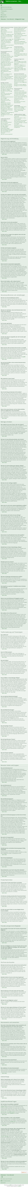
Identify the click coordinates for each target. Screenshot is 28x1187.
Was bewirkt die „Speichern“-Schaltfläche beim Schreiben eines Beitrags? (7, 110)
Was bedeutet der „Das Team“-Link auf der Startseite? (20, 43)
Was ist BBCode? (4, 121)
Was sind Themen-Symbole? (6, 134)
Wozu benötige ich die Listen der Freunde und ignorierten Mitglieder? (20, 62)
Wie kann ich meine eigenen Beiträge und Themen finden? (20, 85)
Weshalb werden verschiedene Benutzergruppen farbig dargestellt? (19, 38)
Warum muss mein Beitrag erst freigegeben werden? (7, 113)
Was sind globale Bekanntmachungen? (5, 127)
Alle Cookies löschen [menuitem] (6, 1180)
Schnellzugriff (14, 5)
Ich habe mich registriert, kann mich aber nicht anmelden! (7, 35)
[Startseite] (2, 0)
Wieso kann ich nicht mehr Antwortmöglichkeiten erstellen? (6, 94)
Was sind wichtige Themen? (6, 130)
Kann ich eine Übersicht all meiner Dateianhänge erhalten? (19, 110)
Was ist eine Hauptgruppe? (19, 41)
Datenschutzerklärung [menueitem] (6, 7)
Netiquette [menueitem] (4, 11)
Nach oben (4, 154)
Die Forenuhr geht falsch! (6, 59)
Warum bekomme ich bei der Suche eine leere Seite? (20, 80)
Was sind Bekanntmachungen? (7, 129)
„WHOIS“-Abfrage (4, 1136)
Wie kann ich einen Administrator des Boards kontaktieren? (19, 126)
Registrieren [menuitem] (4, 16)
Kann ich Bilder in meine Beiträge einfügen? (6, 125)
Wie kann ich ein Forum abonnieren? (19, 100)
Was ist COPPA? (4, 30)
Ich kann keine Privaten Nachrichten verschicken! (19, 48)
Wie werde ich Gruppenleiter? (20, 35)
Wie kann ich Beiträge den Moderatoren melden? (6, 107)
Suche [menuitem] (1, 21)
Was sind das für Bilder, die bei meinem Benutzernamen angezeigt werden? (7, 69)
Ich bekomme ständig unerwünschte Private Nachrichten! (18, 51)
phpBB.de (10, 358)
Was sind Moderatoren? (19, 29)
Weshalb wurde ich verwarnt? (7, 105)
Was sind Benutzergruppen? (20, 30)
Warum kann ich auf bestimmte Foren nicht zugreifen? (5, 100)
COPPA (23, 198)
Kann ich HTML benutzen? (6, 122)
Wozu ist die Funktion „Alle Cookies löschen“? (6, 48)
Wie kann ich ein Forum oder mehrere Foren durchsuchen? (20, 75)
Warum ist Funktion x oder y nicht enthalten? (20, 118)
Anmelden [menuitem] (4, 14)
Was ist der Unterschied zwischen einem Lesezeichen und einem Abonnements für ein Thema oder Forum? (20, 92)
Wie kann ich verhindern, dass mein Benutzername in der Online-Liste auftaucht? (7, 57)
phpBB (9, 1185)
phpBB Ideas (13, 1121)
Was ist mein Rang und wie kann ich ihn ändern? (6, 74)
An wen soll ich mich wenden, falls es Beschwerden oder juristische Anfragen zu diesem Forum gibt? (20, 122)
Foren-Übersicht (10, 19)
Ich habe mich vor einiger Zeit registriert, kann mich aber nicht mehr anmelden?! (7, 40)
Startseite (4, 19)
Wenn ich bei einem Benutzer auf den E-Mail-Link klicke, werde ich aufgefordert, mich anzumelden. (7, 78)
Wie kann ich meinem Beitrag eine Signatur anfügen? (7, 89)
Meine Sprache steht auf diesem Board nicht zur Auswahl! (6, 65)
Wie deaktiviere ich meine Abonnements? (19, 102)
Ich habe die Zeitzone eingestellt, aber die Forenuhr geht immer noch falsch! (7, 62)
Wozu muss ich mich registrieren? (5, 29)
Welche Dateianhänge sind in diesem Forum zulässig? (20, 107)
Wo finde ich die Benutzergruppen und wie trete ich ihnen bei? (19, 33)
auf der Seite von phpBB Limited (8, 1112)
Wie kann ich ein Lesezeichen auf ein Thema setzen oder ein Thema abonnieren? (20, 97)
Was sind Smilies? (4, 123)
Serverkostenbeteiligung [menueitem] (7, 9)
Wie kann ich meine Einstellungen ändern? (5, 54)
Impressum (3, 1182)
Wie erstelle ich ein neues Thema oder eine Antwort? (6, 84)
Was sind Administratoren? (19, 28)
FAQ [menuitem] (3, 13)
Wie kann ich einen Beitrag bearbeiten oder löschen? (6, 87)
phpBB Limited (4, 1106)
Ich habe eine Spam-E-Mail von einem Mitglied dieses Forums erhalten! (20, 55)
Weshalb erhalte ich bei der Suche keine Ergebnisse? (20, 78)
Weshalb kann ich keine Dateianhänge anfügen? (6, 103)
